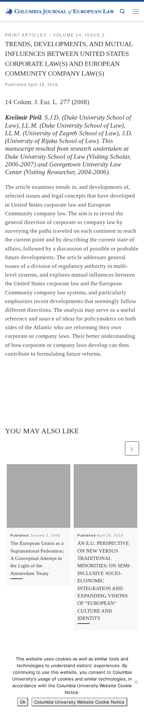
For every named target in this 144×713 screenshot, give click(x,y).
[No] (135, 682)
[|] (59, 11)
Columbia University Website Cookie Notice (79, 702)
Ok (22, 702)
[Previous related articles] (117, 448)
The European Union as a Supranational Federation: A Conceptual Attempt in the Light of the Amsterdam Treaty (37, 558)
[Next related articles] (132, 448)
